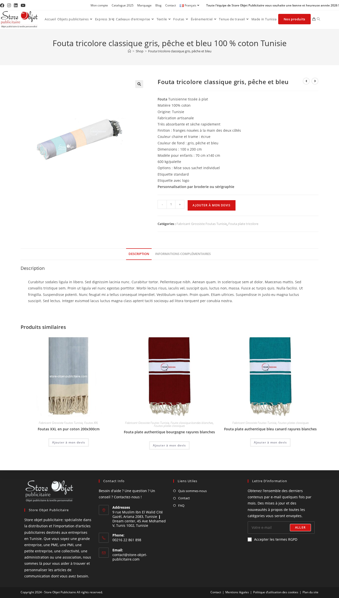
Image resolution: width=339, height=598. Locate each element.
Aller (300, 527)
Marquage (144, 5)
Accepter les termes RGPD (275, 539)
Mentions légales (237, 592)
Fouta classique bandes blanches (191, 423)
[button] (139, 84)
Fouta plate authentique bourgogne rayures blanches (169, 432)
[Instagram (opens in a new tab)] (9, 5)
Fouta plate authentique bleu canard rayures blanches (270, 429)
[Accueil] (129, 51)
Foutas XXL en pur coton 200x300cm (69, 429)
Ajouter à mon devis (212, 205)
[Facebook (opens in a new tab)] (3, 5)
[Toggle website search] (318, 19)
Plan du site (310, 592)
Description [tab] (139, 254)
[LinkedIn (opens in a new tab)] (15, 5)
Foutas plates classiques (169, 426)
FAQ (181, 505)
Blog (158, 5)
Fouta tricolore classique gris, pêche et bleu (179, 51)
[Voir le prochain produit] (314, 81)
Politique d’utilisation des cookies (275, 592)
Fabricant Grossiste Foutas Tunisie (201, 223)
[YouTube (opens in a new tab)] (23, 5)
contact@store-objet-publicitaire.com (129, 557)
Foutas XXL (91, 423)
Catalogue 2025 (123, 5)
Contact (170, 5)
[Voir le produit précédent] (306, 81)
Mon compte (99, 5)
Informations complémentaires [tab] (183, 254)
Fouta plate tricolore (243, 223)
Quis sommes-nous (192, 491)
